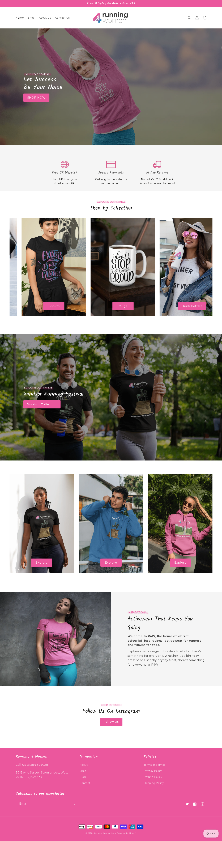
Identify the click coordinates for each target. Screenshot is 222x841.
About (84, 764)
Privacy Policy (153, 770)
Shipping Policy (154, 783)
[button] (189, 18)
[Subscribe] (74, 804)
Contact (85, 783)
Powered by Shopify (126, 833)
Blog (83, 777)
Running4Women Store (104, 833)
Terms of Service (155, 764)
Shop (83, 770)
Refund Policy (153, 777)
